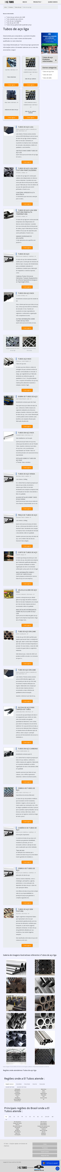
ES (14, 1116)
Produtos (37, 2)
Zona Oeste (27, 1084)
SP (18, 1116)
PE (34, 1116)
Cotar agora (11, 85)
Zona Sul (35, 1084)
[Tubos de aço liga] (11, 63)
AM (52, 1116)
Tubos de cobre (47, 75)
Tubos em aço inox (48, 71)
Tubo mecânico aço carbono (14, 19)
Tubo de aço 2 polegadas (13, 21)
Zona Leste (42, 1084)
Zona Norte (19, 1084)
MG (10, 1116)
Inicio (25, 2)
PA (6, 1119)
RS (30, 1116)
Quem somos (53, 2)
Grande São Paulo (10, 1087)
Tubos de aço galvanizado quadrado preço (19, 25)
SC (26, 1116)
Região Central (9, 1084)
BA (38, 1116)
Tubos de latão (47, 78)
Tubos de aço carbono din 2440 (15, 17)
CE (41, 1116)
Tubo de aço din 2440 (12, 23)
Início (45, 1144)
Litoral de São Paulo (21, 1087)
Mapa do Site (45, 1155)
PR (22, 1116)
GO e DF (47, 1116)
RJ (6, 1116)
